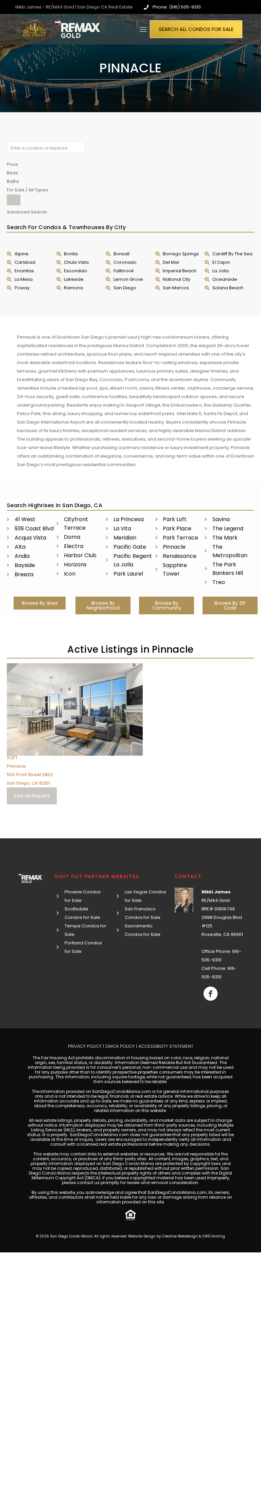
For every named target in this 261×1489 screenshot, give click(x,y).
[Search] (13, 199)
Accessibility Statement (165, 1046)
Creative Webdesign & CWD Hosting (193, 1236)
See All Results (32, 795)
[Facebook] (211, 993)
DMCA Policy (120, 1046)
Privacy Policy (85, 1046)
